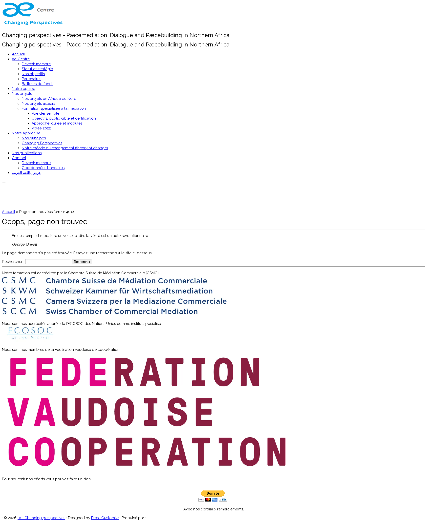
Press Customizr (105, 518)
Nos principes (34, 138)
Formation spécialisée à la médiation (54, 108)
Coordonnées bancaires (43, 168)
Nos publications (27, 153)
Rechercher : (13, 261)
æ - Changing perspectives (41, 518)
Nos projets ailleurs (38, 103)
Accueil (18, 54)
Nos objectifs (33, 74)
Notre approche (26, 133)
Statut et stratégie (37, 69)
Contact (19, 158)
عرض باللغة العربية (26, 172)
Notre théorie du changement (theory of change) (65, 148)
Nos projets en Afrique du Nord (49, 98)
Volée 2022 (41, 128)
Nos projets (22, 93)
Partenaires (31, 79)
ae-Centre (21, 59)
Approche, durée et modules (57, 123)
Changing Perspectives (42, 143)
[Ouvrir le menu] (4, 182)
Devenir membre (36, 64)
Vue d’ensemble (45, 113)
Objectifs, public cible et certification (64, 118)
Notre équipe (23, 88)
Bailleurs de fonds (37, 84)
